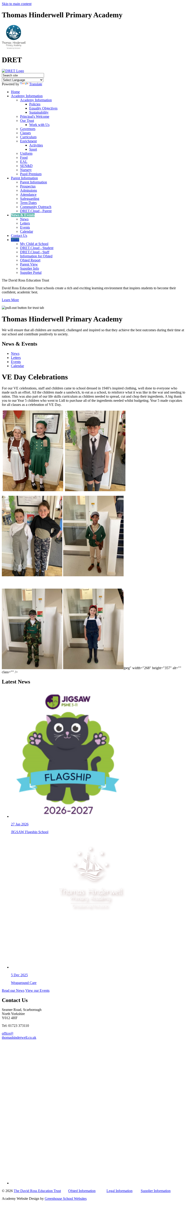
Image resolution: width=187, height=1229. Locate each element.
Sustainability (39, 112)
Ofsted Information (82, 1191)
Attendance (28, 194)
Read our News (13, 990)
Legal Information (119, 1191)
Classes (25, 133)
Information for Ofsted (36, 256)
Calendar (26, 231)
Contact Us (19, 235)
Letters (25, 223)
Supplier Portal (31, 272)
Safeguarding (29, 199)
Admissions (28, 190)
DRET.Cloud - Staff (34, 252)
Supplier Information (156, 1191)
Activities (36, 145)
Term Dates (28, 203)
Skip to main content (16, 4)
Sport (33, 149)
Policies (34, 104)
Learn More (10, 300)
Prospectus (28, 186)
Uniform (26, 153)
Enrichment (28, 141)
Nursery (26, 170)
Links (15, 240)
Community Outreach (35, 207)
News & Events (23, 215)
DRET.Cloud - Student (36, 248)
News (24, 219)
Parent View (29, 264)
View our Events (37, 990)
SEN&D (26, 166)
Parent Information (24, 178)
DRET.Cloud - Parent (36, 211)
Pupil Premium (31, 174)
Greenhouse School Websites (66, 1198)
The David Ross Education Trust (37, 1191)
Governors (27, 129)
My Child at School (34, 244)
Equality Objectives (43, 108)
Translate (35, 84)
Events (25, 227)
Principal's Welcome (34, 116)
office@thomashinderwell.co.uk (19, 1035)
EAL (23, 162)
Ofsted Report (30, 260)
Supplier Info (29, 268)
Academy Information (27, 96)
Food (24, 157)
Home (15, 92)
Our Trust (27, 121)
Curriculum (28, 137)
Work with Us (39, 125)
